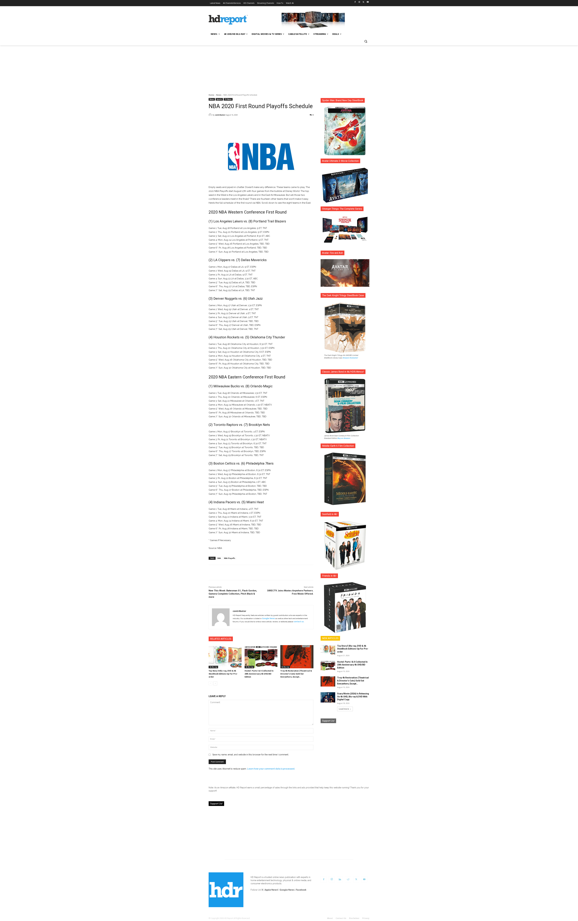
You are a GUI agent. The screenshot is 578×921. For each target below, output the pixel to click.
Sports (219, 99)
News (218, 95)
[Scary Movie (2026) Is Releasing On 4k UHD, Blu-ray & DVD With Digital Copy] (328, 697)
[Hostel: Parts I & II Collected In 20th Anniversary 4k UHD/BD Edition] (261, 656)
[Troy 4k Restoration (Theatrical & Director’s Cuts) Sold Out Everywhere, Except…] (296, 656)
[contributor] (211, 114)
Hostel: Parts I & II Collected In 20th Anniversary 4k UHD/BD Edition (259, 674)
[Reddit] (348, 879)
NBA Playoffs (229, 558)
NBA (219, 558)
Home (211, 95)
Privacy (365, 918)
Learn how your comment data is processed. (271, 769)
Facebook (301, 890)
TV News (228, 99)
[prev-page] (210, 683)
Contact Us (341, 918)
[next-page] (215, 683)
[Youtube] (367, 2)
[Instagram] (359, 2)
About (330, 918)
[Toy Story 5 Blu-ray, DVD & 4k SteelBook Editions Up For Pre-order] (225, 656)
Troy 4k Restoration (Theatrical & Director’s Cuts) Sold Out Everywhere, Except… (296, 674)
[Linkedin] (340, 879)
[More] (287, 123)
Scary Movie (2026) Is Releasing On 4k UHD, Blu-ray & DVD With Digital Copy (353, 696)
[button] (365, 41)
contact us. (299, 622)
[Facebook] (355, 2)
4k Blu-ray (213, 667)
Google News (268, 618)
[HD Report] (228, 20)
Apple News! (271, 890)
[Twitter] (363, 2)
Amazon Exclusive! (350, 358)
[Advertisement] (289, 68)
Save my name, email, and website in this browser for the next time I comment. (250, 754)
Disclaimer (354, 918)
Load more (344, 709)
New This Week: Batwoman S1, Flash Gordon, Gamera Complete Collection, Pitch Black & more (233, 593)
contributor (220, 115)
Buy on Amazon (344, 438)
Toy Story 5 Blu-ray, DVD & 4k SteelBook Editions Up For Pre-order (223, 674)
